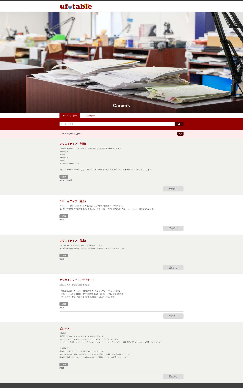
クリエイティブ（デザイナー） (77, 280)
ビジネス (64, 328)
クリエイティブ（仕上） (73, 240)
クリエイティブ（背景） (73, 201)
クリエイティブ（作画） (73, 143)
